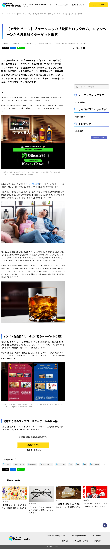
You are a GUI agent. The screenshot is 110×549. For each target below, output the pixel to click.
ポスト (6, 48)
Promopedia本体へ (79, 535)
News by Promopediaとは (59, 5)
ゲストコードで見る (33, 450)
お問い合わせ (96, 535)
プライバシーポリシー (81, 541)
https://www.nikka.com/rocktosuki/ (22, 174)
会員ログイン (33, 445)
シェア (13, 48)
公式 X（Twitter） (78, 5)
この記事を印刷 (77, 48)
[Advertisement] (91, 67)
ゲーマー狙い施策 (32, 184)
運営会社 (65, 541)
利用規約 (98, 541)
